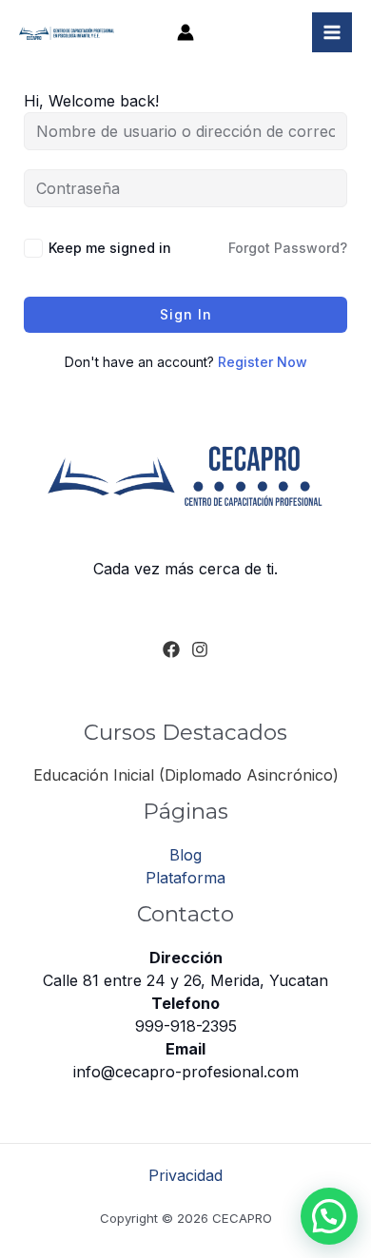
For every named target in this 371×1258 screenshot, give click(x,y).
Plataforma (185, 877)
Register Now (262, 362)
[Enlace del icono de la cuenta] (185, 32)
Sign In (186, 314)
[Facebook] (171, 649)
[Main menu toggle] (332, 32)
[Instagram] (199, 649)
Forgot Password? (287, 248)
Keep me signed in (110, 248)
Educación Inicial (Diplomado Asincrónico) (186, 774)
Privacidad (185, 1175)
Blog (185, 854)
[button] (329, 1216)
